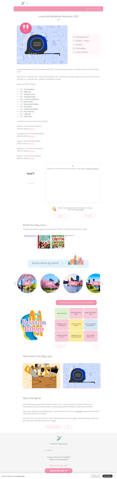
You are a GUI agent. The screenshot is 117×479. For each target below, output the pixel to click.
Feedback (66, 457)
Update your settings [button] (92, 168)
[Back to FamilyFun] (68, 427)
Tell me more (96, 476)
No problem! (107, 476)
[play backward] (15, 283)
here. (75, 418)
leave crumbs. (21, 476)
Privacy (50, 457)
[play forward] (102, 283)
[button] (99, 3)
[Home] (23, 3)
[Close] (115, 476)
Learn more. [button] (80, 210)
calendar (79, 411)
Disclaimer (58, 457)
